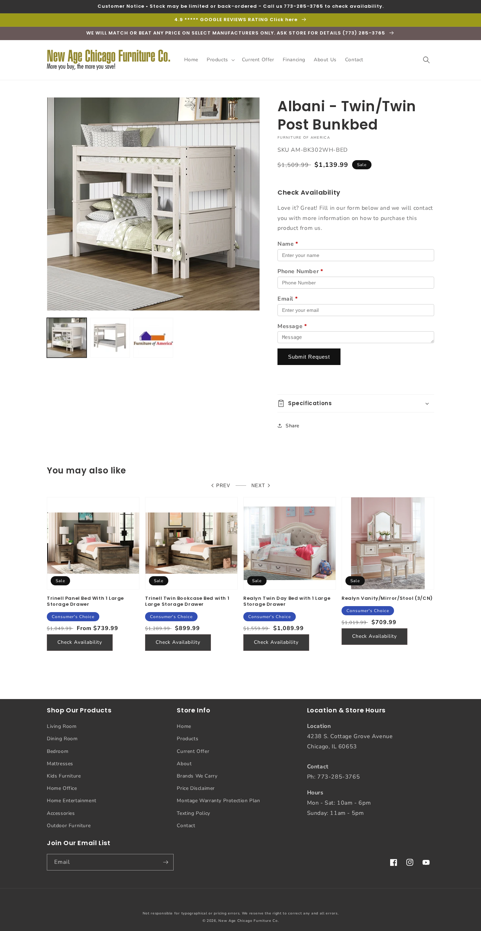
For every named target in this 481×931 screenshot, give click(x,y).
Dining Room (62, 738)
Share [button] (292, 425)
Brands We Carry (197, 776)
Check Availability (79, 642)
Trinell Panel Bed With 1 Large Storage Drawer (85, 602)
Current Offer (193, 751)
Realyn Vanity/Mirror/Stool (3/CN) (387, 599)
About (184, 763)
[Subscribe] (165, 862)
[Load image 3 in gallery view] (153, 338)
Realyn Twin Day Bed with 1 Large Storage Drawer (286, 602)
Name (287, 244)
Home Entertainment (71, 800)
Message (292, 326)
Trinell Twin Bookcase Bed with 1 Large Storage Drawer (187, 602)
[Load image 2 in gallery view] (110, 338)
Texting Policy (193, 813)
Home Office (62, 788)
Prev (223, 485)
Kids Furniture (64, 776)
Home (184, 726)
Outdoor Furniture (68, 825)
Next (258, 485)
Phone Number (300, 271)
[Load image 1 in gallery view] (67, 338)
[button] (220, 59)
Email (287, 299)
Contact (186, 825)
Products (187, 738)
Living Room (62, 726)
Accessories (61, 813)
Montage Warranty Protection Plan (218, 800)
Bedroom (57, 751)
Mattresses (60, 763)
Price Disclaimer (196, 788)
